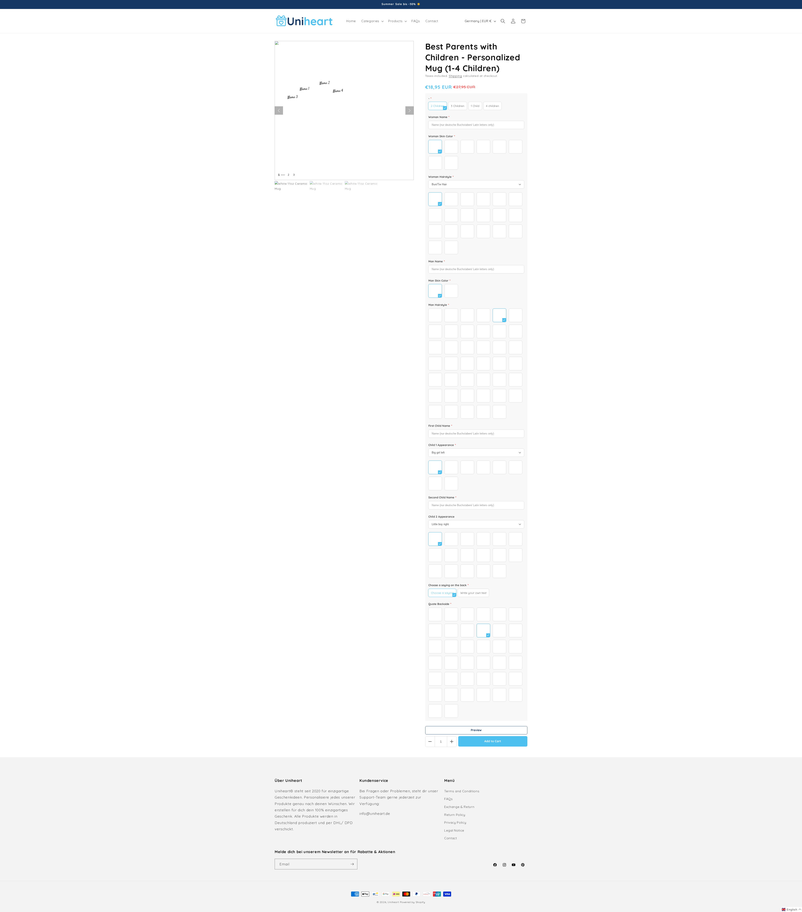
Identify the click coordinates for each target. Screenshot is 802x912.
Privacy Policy (455, 822)
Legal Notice (454, 830)
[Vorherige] (279, 110)
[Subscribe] (352, 864)
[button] (372, 21)
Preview (476, 730)
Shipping (455, 75)
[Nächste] (409, 110)
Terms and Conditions (461, 791)
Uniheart (393, 902)
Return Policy (454, 815)
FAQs (448, 799)
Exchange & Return (459, 807)
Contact (450, 838)
